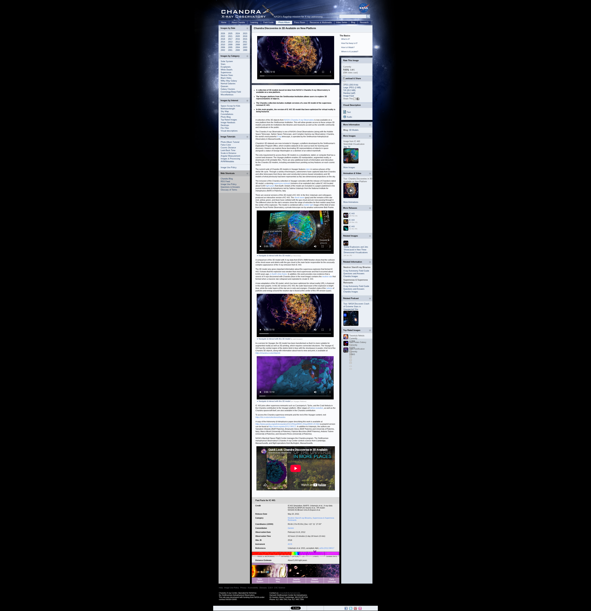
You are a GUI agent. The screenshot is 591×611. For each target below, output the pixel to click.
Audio (349, 117)
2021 (230, 36)
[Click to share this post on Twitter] (354, 100)
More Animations (350, 202)
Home (223, 22)
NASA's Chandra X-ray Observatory (299, 120)
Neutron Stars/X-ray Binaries (300, 518)
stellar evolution (316, 408)
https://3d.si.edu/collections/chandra (270, 417)
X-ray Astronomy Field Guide (356, 271)
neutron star (327, 276)
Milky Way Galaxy (229, 81)
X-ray (279, 137)
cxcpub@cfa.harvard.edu (289, 593)
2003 (245, 47)
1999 (245, 50)
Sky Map (225, 111)
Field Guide (268, 22)
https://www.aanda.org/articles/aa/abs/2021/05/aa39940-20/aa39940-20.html (287, 424)
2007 (245, 44)
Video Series (341, 22)
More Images (349, 167)
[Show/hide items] (247, 28)
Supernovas (226, 72)
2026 (223, 33)
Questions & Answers (230, 187)
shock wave (299, 197)
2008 (237, 44)
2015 (245, 39)
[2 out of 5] (344, 75)
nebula (329, 288)
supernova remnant (282, 183)
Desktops (225, 125)
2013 (230, 42)
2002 (223, 50)
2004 (237, 47)
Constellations (227, 114)
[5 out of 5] (344, 84)
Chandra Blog (227, 179)
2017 (230, 39)
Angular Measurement (230, 156)
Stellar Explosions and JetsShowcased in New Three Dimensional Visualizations (356, 250)
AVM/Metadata (227, 161)
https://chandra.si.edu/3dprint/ (267, 353)
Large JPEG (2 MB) (352, 87)
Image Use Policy (229, 167)
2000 (237, 50)
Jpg (345, 147)
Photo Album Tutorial (230, 142)
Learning (254, 22)
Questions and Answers (353, 273)
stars (308, 169)
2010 (223, 44)
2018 (223, 39)
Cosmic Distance (228, 147)
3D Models (354, 130)
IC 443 (352, 213)
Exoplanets (226, 67)
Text (349, 112)
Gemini (291, 528)
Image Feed (348, 96)
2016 (237, 39)
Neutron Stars (227, 75)
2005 (230, 47)
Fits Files (225, 128)
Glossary (263, 588)
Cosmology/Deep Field (231, 92)
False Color (226, 145)
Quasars (224, 86)
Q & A (270, 588)
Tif (349, 147)
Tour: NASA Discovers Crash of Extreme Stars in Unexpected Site (356, 306)
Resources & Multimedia (321, 22)
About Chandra (238, 22)
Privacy (243, 588)
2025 (230, 33)
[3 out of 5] (344, 78)
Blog (353, 22)
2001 (230, 50)
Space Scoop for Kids (230, 106)
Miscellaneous (227, 94)
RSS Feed (225, 181)
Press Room (299, 22)
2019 (245, 36)
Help (221, 588)
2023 (245, 33)
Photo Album (284, 22)
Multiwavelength (228, 108)
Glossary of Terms (229, 190)
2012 (237, 42)
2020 (237, 36)
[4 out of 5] (344, 81)
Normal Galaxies (228, 83)
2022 (223, 36)
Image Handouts (228, 122)
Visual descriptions (229, 131)
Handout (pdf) (349, 93)
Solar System (227, 61)
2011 (245, 42)
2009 (230, 44)
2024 (237, 33)
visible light (308, 205)
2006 (223, 47)
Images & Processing (230, 159)
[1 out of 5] (350, 357)
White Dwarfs (227, 70)
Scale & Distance (228, 153)
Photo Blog (226, 117)
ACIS (290, 544)
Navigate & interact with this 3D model (274, 256)
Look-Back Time (228, 150)
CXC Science (279, 588)
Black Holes (226, 78)
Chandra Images (350, 276)
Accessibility (253, 588)
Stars (223, 64)
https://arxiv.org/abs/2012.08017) (282, 426)
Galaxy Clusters (228, 89)
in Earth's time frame (278, 274)
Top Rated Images (229, 120)
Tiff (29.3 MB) (349, 90)
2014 (223, 42)
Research (364, 22)
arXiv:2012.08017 (326, 548)
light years (270, 186)
